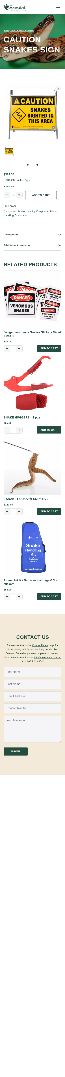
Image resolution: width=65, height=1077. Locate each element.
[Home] (15, 7)
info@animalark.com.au (47, 657)
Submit (15, 751)
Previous (28, 164)
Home (6, 31)
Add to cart (41, 195)
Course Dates (40, 645)
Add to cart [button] (49, 348)
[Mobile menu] (58, 7)
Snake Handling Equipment (22, 31)
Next (37, 164)
